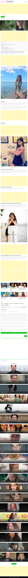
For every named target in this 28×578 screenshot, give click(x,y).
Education (3, 46)
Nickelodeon (2, 53)
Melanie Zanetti (24, 307)
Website (2, 324)
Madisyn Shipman (9, 53)
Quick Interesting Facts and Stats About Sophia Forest (8, 44)
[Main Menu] (25, 2)
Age (1, 303)
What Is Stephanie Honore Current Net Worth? (7, 49)
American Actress (6, 303)
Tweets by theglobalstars (4, 360)
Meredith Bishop (4, 307)
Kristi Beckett (21, 303)
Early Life (3, 45)
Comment (2, 312)
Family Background (16, 303)
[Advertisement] (14, 9)
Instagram (2, 205)
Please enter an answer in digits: (4, 327)
